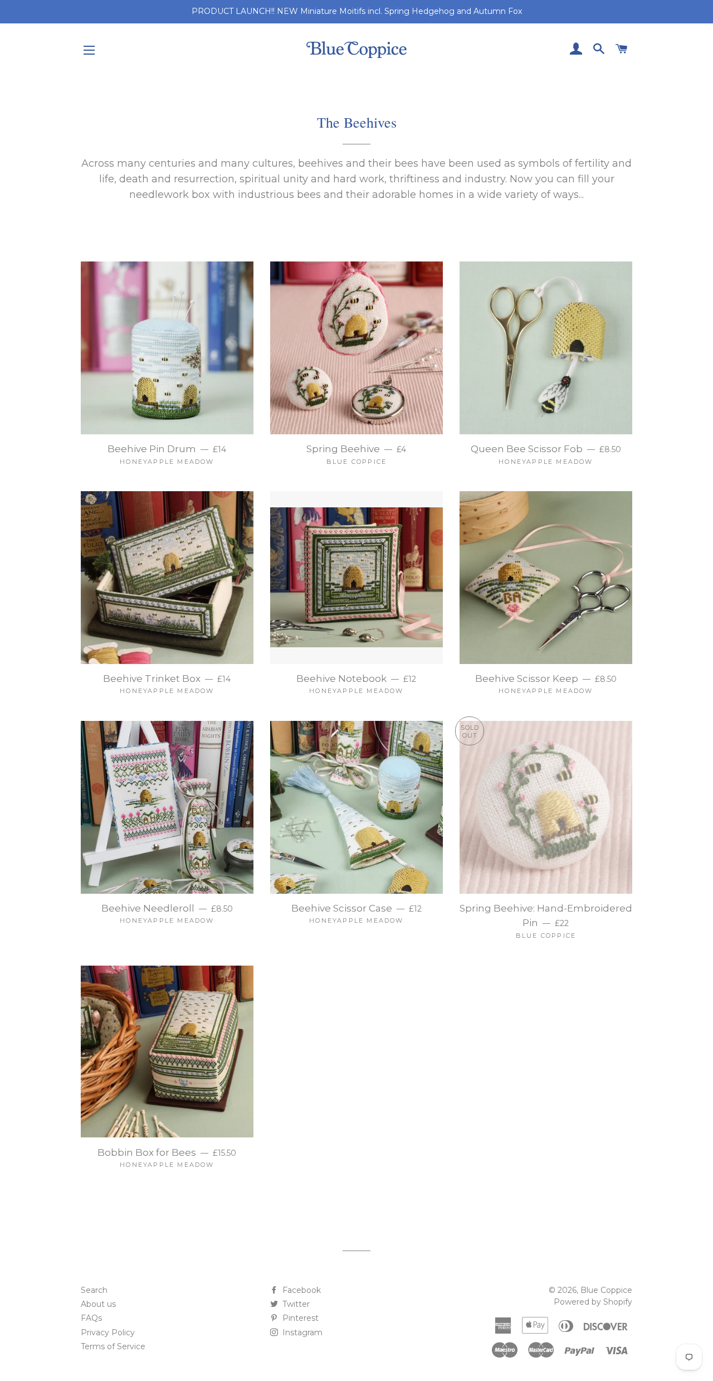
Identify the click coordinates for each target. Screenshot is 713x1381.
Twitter (295, 1304)
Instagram (301, 1332)
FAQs (91, 1318)
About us (98, 1304)
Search (94, 1290)
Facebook (300, 1290)
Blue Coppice (606, 1290)
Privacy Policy (108, 1332)
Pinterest (299, 1318)
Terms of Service (113, 1346)
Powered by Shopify (593, 1302)
